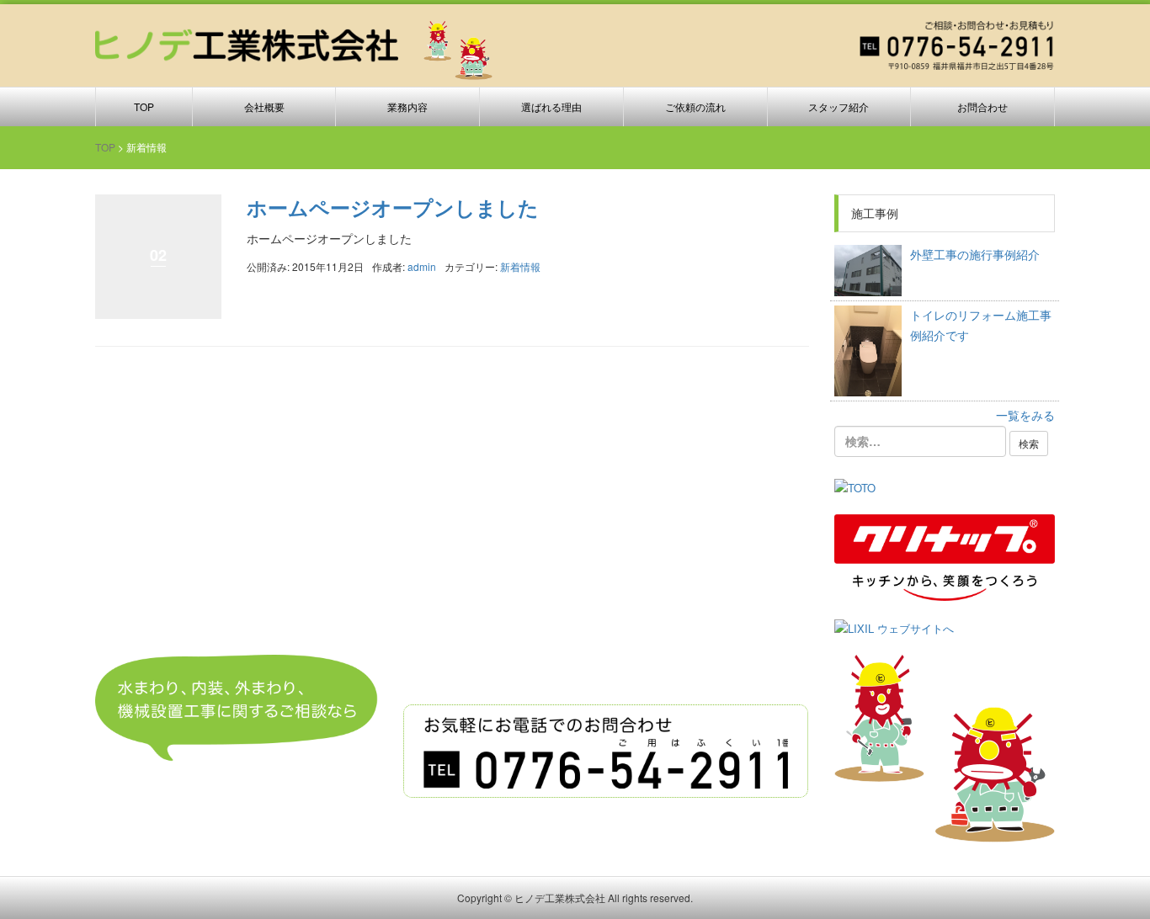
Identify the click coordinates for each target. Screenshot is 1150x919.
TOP (144, 106)
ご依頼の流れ (695, 106)
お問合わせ (982, 106)
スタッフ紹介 (838, 106)
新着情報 (520, 266)
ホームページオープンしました (393, 207)
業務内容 (407, 106)
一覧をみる (1025, 414)
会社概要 (264, 106)
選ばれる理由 (551, 106)
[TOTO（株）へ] (855, 487)
